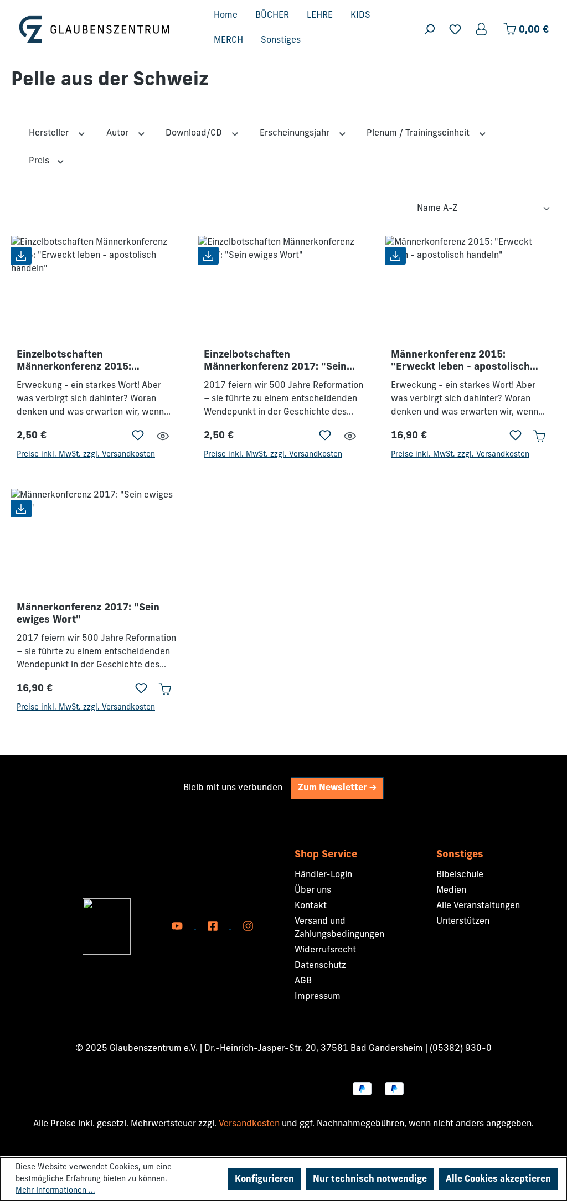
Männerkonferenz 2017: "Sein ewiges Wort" (88, 614)
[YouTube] (178, 926)
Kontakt (311, 906)
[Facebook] (213, 926)
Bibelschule (459, 875)
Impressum (318, 996)
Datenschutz (320, 965)
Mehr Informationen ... (55, 1191)
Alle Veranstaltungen (478, 906)
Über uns (313, 890)
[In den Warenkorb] (538, 436)
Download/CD (195, 133)
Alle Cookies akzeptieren (498, 1179)
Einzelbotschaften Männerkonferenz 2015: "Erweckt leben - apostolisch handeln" (86, 362)
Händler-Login (323, 875)
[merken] (138, 436)
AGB (303, 981)
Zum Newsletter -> (337, 788)
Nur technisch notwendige (370, 1179)
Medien (451, 890)
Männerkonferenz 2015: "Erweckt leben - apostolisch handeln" (460, 362)
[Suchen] (429, 29)
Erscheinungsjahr (296, 133)
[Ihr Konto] (482, 30)
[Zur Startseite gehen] (94, 29)
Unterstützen (462, 921)
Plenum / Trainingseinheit (419, 133)
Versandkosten (249, 1124)
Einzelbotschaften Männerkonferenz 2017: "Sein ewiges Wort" (275, 362)
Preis (40, 161)
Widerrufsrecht (325, 950)
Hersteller (50, 133)
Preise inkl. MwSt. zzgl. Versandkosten (86, 455)
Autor (118, 133)
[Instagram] (248, 926)
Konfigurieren (264, 1179)
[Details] (163, 436)
